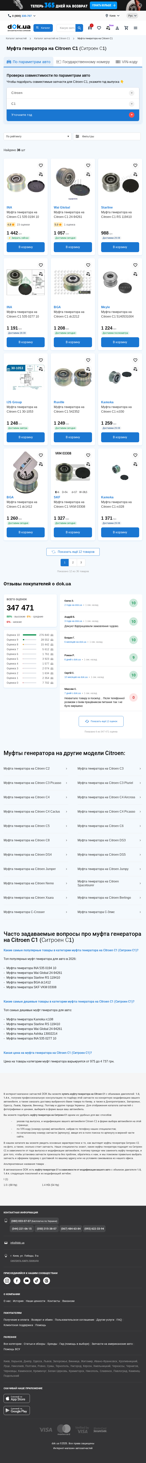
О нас (7, 1301)
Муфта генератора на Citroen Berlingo (104, 897)
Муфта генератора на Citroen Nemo (29, 883)
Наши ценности (35, 1301)
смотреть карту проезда (24, 1260)
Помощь (40, 1325)
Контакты (54, 1301)
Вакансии (68, 1301)
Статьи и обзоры (34, 1343)
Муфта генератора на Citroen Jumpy (103, 869)
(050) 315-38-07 (46, 1228)
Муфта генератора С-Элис (96, 912)
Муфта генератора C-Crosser (24, 912)
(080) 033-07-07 (21, 1221)
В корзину (26, 247)
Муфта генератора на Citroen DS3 (102, 840)
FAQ (119, 1319)
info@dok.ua (17, 1242)
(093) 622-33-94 (94, 1228)
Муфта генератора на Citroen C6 (101, 826)
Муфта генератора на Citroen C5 (27, 826)
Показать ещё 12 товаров (76, 552)
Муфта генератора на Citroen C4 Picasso (106, 811)
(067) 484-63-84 (71, 1228)
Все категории (12, 1343)
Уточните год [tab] (21, 115)
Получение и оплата (16, 1319)
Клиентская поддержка (18, 1325)
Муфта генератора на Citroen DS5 (102, 854)
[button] (43, 28)
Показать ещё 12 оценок (104, 721)
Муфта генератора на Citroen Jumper (30, 869)
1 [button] (64, 562)
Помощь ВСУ (12, 1349)
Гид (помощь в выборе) (74, 1343)
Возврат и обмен (42, 1319)
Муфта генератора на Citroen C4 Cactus (32, 811)
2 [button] (73, 562)
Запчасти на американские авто (112, 1343)
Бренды (52, 1343)
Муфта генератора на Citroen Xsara (29, 897)
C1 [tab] (13, 104)
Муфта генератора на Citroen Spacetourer (98, 883)
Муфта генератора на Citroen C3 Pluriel (105, 783)
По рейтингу (13, 136)
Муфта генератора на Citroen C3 (101, 768)
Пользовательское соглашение (74, 1319)
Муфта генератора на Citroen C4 (27, 797)
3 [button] (81, 562)
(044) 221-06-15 (22, 1228)
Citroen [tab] (17, 93)
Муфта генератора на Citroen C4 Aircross (106, 797)
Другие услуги (105, 1319)
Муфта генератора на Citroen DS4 (28, 854)
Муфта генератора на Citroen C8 (27, 840)
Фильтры (109, 136)
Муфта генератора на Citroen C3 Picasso (32, 783)
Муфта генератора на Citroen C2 (27, 768)
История (18, 1301)
